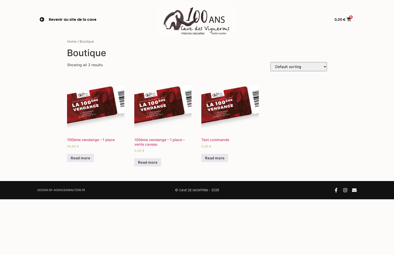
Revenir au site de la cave (72, 19)
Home (72, 41)
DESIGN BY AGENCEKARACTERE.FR (61, 190)
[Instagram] (345, 190)
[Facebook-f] (336, 190)
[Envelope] (354, 190)
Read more (80, 158)
